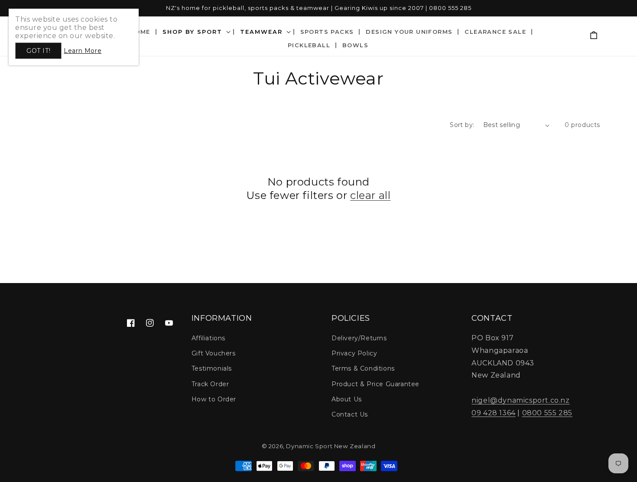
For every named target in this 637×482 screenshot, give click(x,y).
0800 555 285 (547, 413)
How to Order (214, 399)
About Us (347, 399)
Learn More (82, 51)
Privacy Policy (354, 353)
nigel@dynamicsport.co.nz (520, 400)
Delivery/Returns (359, 338)
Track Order (210, 384)
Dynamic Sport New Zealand (330, 446)
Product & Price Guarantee (375, 384)
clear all (370, 195)
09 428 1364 (493, 413)
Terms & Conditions (363, 368)
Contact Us (350, 414)
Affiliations (208, 338)
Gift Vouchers (214, 353)
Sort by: (462, 125)
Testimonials (212, 368)
